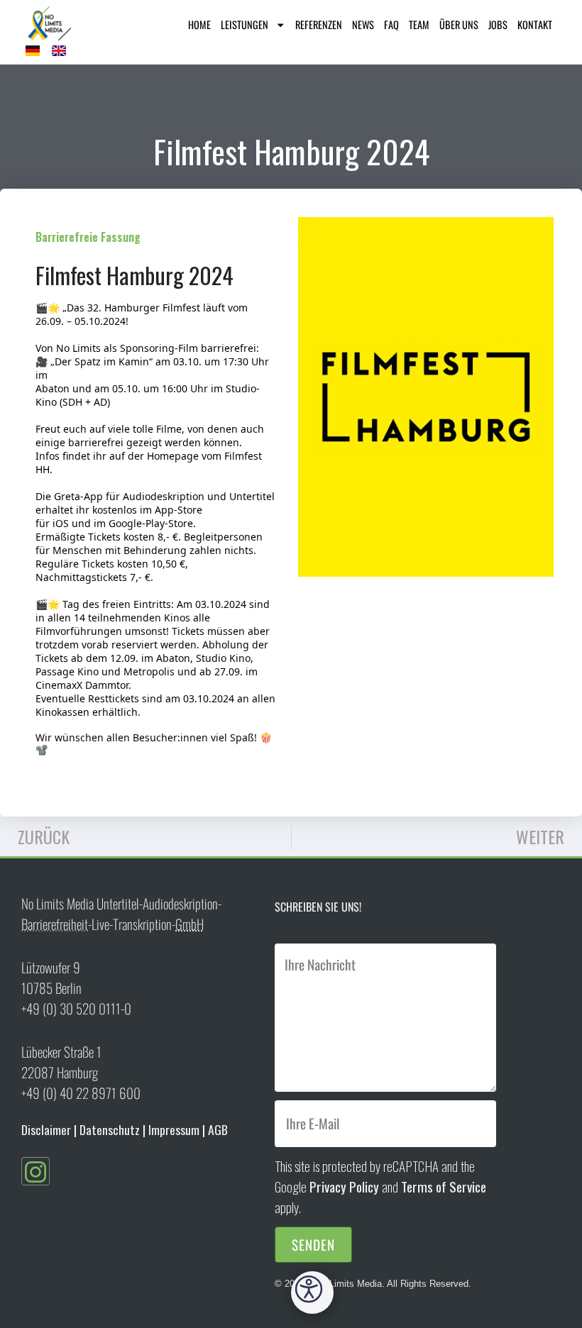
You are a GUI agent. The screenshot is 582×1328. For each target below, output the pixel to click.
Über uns (458, 24)
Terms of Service (443, 1186)
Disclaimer (46, 1129)
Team (419, 24)
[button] (312, 1292)
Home (199, 24)
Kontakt (534, 24)
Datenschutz (109, 1129)
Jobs (497, 24)
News (363, 24)
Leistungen (244, 24)
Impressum (173, 1129)
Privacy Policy (344, 1186)
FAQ (391, 24)
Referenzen (318, 24)
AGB (218, 1129)
